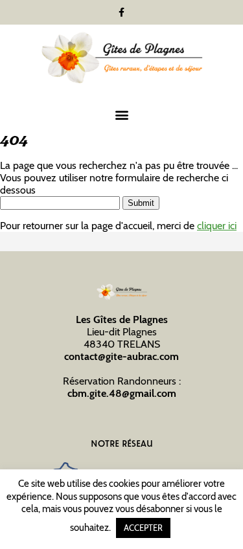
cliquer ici (217, 225)
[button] (121, 114)
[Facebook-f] (122, 12)
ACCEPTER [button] (143, 527)
